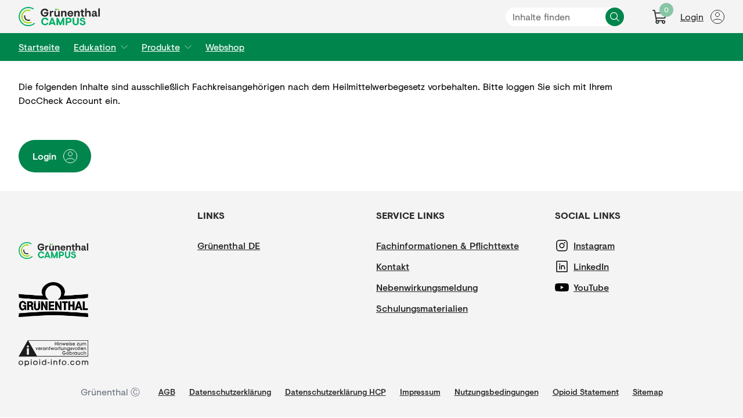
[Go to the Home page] (59, 16)
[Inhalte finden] (614, 17)
